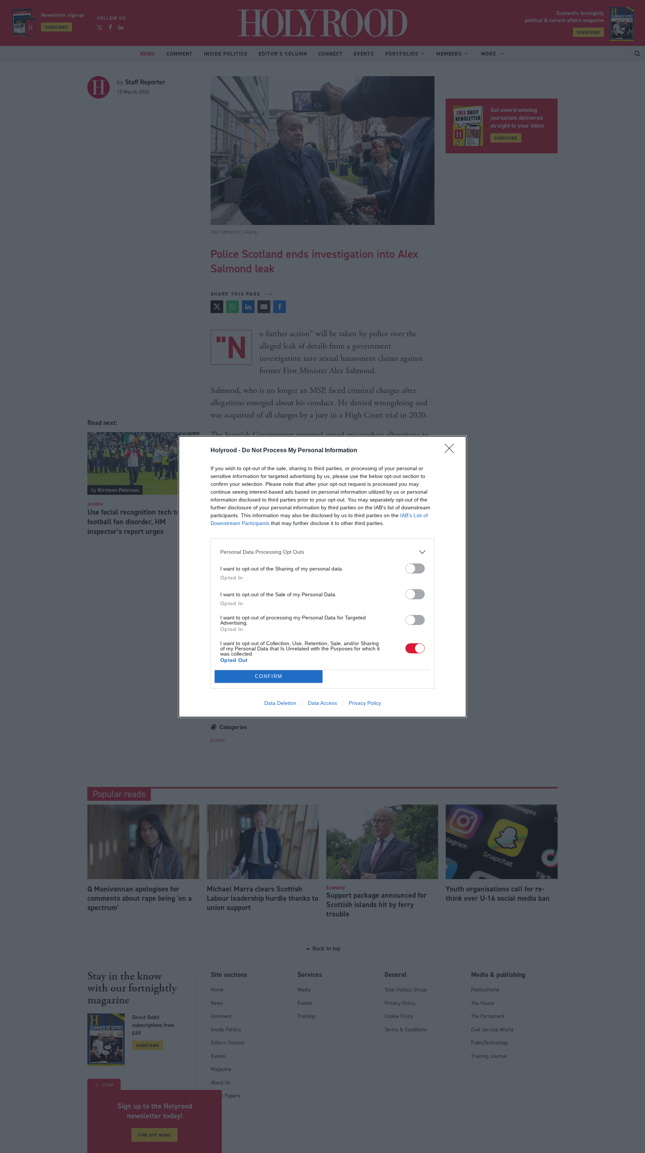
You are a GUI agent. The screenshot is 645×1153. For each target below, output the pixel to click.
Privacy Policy (365, 703)
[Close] (452, 451)
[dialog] (322, 576)
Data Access (322, 703)
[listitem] (322, 552)
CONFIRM (269, 676)
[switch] (415, 568)
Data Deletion (280, 703)
